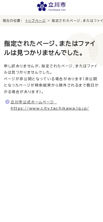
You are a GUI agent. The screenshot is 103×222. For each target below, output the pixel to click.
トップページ (36, 20)
